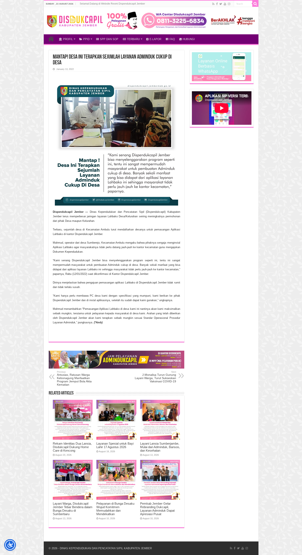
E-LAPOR (155, 39)
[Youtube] (225, 3)
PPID (86, 39)
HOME (51, 38)
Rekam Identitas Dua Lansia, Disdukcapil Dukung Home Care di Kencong (72, 447)
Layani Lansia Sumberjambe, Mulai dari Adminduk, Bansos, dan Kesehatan (160, 447)
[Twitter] (220, 3)
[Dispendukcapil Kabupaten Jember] (75, 21)
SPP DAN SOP (109, 39)
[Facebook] (217, 3)
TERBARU (133, 39)
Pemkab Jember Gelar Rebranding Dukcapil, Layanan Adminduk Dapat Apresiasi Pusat (157, 509)
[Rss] (213, 3)
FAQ (172, 39)
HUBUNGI (189, 39)
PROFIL (68, 39)
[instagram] (229, 3)
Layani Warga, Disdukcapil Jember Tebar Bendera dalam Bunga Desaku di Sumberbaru (72, 509)
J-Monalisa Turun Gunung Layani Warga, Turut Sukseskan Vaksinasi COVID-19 (155, 377)
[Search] (255, 4)
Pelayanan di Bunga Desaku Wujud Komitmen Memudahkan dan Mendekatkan (115, 509)
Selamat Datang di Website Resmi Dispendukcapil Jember (112, 3)
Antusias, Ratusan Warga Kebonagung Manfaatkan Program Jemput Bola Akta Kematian (74, 378)
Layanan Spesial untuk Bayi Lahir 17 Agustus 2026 (115, 445)
